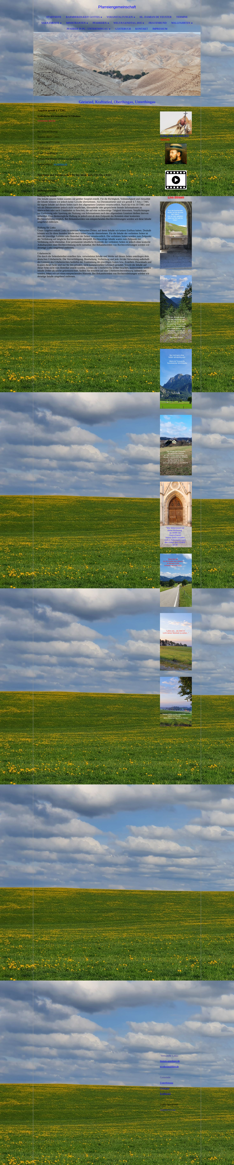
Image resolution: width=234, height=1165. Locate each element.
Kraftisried (165, 1093)
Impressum (159, 28)
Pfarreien (100, 23)
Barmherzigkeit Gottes (83, 17)
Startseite (53, 17)
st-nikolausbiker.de (169, 1066)
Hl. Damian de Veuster (156, 17)
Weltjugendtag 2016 (127, 23)
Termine (182, 17)
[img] (117, 64)
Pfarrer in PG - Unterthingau (87, 28)
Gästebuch (123, 28)
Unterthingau (166, 1082)
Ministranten (76, 23)
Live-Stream (176, 197)
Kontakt (141, 28)
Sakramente (50, 23)
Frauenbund (158, 23)
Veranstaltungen (120, 17)
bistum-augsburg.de (170, 1061)
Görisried (164, 1088)
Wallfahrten (180, 23)
